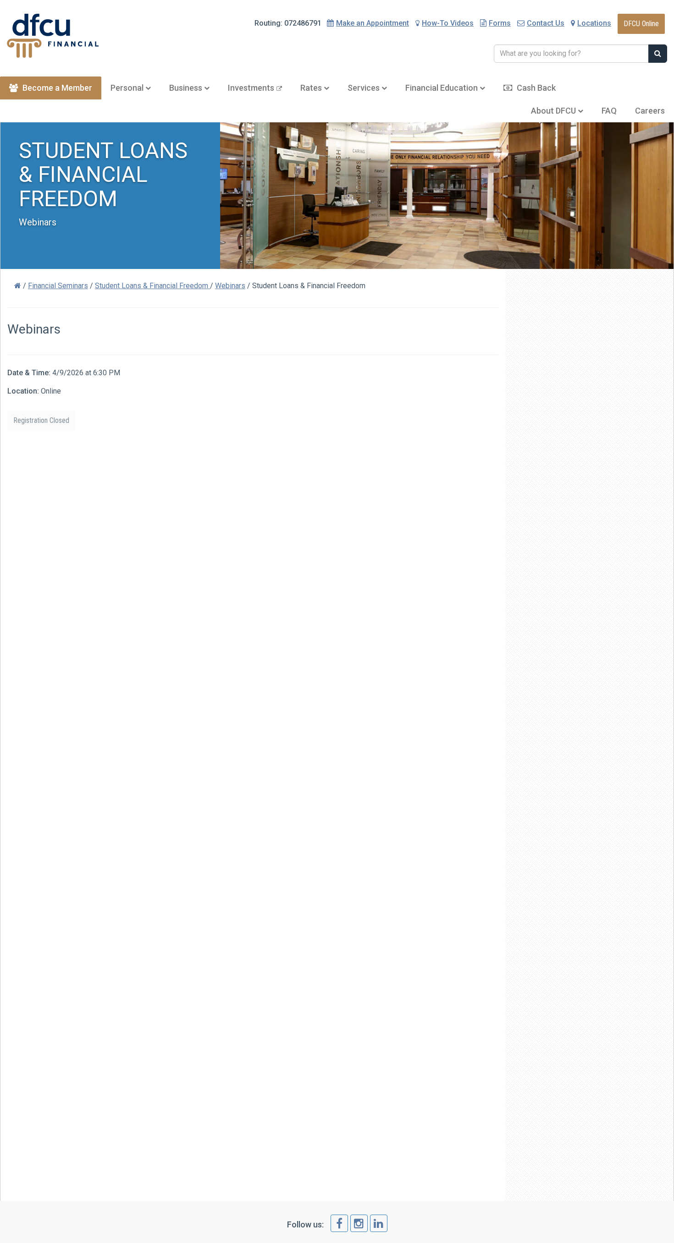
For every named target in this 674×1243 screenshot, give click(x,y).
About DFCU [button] (554, 110)
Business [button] (186, 88)
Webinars (230, 285)
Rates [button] (312, 88)
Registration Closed (41, 420)
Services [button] (364, 88)
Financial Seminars (58, 285)
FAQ (609, 110)
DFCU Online (641, 23)
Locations (594, 23)
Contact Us (545, 23)
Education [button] (442, 88)
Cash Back (536, 88)
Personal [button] (127, 88)
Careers (650, 110)
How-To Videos (448, 23)
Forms (500, 23)
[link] (339, 1223)
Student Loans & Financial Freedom (152, 285)
